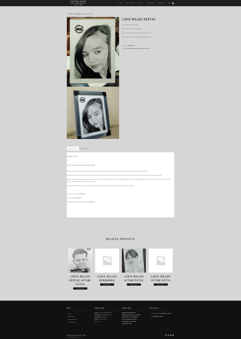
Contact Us (161, 3)
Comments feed (72, 319)
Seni (148, 48)
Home (120, 3)
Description (72, 148)
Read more (80, 288)
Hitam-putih (130, 48)
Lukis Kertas (77, 14)
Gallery (141, 3)
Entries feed (71, 316)
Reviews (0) (84, 148)
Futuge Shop (78, 1)
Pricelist (150, 3)
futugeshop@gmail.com (105, 312)
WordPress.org (72, 322)
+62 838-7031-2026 (106, 315)
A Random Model (156, 313)
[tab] (73, 149)
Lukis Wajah (130, 3)
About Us (97, 321)
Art (126, 48)
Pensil (144, 48)
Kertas (136, 48)
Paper (140, 48)
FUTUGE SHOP (102, 319)
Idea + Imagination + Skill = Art (78, 4)
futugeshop (104, 317)
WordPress (79, 337)
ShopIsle (69, 337)
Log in (69, 313)
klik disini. (83, 194)
